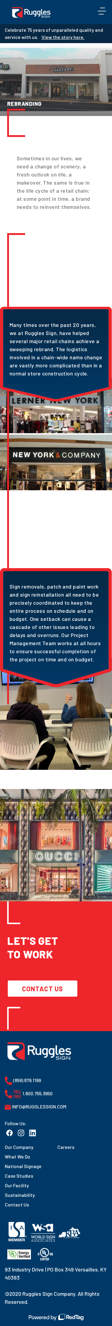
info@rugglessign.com (38, 1106)
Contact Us (42, 988)
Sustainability (20, 1195)
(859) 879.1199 (26, 1080)
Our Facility (17, 1185)
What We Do (17, 1156)
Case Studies (19, 1176)
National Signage (23, 1166)
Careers (65, 1147)
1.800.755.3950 (37, 1093)
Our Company (19, 1147)
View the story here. (63, 37)
